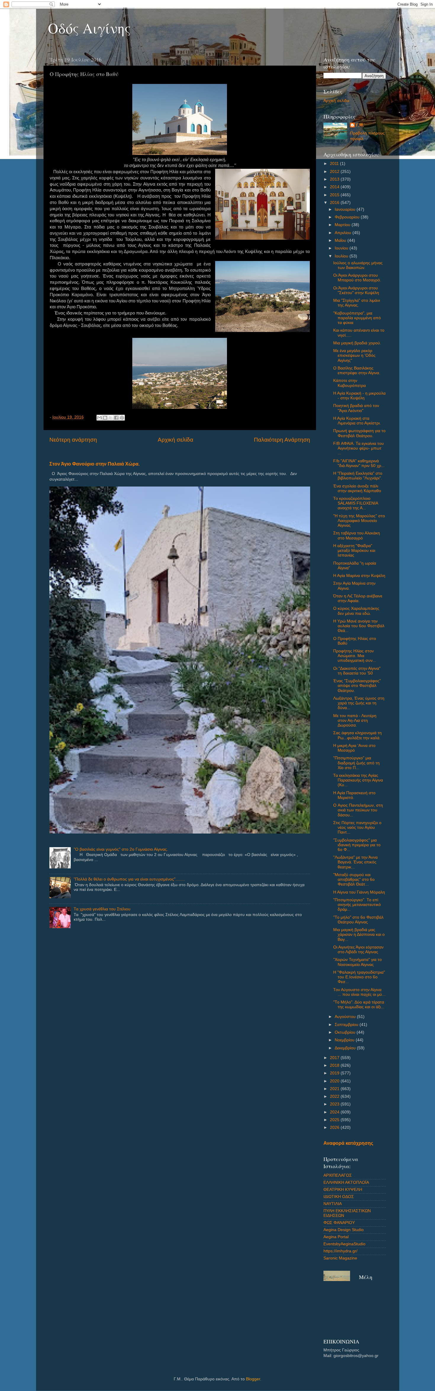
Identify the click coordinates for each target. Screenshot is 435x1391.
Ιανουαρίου (346, 209)
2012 (335, 171)
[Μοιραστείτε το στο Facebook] (116, 418)
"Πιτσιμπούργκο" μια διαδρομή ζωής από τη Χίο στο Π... (356, 763)
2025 (335, 1120)
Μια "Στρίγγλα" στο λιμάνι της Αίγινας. (356, 302)
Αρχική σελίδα (175, 440)
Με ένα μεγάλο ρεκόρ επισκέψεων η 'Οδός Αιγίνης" (354, 355)
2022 (335, 1096)
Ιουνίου (342, 248)
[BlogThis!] (105, 418)
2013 (335, 179)
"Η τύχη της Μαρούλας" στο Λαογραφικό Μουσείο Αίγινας (359, 521)
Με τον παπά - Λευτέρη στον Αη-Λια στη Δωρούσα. (354, 720)
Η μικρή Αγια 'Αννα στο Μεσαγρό (354, 748)
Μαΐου (341, 240)
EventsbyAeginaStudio (344, 1244)
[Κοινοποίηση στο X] (111, 418)
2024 (335, 1112)
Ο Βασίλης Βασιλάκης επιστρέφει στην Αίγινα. (356, 370)
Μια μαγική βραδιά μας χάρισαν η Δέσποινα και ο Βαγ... (359, 934)
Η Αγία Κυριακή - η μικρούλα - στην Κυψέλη (359, 395)
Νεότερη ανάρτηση (73, 440)
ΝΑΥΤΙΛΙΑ (332, 1204)
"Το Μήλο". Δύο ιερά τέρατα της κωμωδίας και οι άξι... (358, 1004)
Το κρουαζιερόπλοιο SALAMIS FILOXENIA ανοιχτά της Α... (355, 503)
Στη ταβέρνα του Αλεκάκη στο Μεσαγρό (356, 535)
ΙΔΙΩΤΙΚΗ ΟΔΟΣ (338, 1196)
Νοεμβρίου (345, 1040)
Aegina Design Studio (343, 1230)
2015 (335, 195)
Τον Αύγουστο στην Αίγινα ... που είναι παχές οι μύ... (359, 992)
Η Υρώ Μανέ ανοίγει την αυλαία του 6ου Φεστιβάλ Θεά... (358, 626)
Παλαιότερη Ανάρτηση (282, 440)
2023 (335, 1104)
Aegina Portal (336, 1237)
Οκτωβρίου (346, 1032)
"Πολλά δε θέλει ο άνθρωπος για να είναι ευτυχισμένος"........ (129, 879)
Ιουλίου (342, 256)
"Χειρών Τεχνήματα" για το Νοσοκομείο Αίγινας (357, 962)
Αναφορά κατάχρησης (348, 1143)
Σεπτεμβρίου (347, 1024)
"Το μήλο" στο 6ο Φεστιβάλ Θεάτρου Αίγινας (358, 919)
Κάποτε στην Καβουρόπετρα (349, 383)
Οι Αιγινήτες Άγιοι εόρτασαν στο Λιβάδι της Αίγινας (358, 949)
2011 (335, 163)
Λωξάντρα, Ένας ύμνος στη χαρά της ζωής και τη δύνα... (358, 703)
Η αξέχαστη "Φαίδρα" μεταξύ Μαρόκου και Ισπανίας (354, 550)
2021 (335, 1089)
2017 (335, 1058)
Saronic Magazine (340, 1258)
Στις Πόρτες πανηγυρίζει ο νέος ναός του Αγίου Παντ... (357, 827)
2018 (335, 1065)
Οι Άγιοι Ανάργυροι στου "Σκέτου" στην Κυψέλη (356, 290)
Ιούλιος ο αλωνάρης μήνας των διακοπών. (358, 265)
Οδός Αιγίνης (89, 27)
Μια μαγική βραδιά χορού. (357, 343)
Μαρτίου (343, 225)
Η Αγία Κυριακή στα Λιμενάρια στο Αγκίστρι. (357, 420)
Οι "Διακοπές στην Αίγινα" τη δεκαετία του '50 (357, 670)
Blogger (253, 1379)
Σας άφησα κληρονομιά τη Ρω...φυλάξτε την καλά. (357, 735)
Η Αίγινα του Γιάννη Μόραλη (359, 892)
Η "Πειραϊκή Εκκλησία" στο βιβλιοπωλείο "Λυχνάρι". (357, 475)
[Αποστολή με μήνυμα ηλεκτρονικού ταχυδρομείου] (99, 418)
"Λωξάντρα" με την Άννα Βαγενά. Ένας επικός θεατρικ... (355, 862)
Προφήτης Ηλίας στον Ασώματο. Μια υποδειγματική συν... (354, 656)
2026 (335, 1127)
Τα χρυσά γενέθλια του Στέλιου (102, 909)
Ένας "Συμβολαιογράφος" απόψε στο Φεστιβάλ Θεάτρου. (357, 686)
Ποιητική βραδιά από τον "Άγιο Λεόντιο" (356, 408)
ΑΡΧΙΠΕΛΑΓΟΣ (337, 1175)
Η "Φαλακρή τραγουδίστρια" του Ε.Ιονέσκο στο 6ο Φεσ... (359, 977)
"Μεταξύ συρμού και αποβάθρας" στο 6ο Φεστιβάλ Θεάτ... (354, 879)
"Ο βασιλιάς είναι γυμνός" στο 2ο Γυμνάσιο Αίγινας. (121, 849)
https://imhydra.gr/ (340, 1251)
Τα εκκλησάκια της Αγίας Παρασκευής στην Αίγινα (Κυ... (358, 780)
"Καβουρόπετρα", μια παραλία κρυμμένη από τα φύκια (357, 318)
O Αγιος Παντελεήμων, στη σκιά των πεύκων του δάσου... (358, 810)
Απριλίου (343, 233)
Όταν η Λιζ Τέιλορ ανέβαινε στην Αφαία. (357, 598)
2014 (335, 187)
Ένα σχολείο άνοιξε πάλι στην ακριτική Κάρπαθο (357, 488)
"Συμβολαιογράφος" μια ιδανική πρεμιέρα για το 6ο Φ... (357, 845)
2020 (335, 1081)
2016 (335, 202)
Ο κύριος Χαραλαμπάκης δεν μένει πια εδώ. (356, 610)
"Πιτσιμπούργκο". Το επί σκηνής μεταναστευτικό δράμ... (357, 905)
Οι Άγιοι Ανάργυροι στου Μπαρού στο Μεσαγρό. (357, 277)
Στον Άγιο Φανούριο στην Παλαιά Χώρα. (94, 463)
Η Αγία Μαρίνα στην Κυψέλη (359, 575)
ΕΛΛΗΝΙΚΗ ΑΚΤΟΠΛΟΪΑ (346, 1182)
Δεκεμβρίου (346, 1048)
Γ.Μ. (360, 125)
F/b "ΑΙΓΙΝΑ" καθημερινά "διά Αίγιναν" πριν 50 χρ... (359, 463)
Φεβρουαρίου (348, 217)
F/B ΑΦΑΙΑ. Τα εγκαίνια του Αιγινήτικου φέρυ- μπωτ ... (358, 448)
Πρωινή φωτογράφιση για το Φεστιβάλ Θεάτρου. (359, 433)
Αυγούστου (346, 1016)
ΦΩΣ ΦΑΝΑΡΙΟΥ (339, 1222)
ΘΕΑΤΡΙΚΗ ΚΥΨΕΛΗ (342, 1189)
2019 (335, 1073)
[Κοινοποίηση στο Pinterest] (122, 418)
